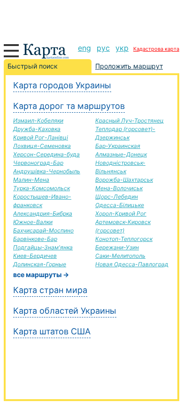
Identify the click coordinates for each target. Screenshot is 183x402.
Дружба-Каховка (37, 128)
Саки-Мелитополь (120, 255)
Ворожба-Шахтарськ (124, 179)
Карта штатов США (52, 331)
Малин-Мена (31, 179)
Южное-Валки (33, 221)
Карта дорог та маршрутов (69, 106)
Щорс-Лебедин (116, 196)
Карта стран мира (50, 290)
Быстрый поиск (33, 66)
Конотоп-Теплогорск (123, 238)
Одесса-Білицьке (119, 205)
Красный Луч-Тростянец (129, 120)
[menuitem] (84, 48)
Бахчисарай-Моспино (43, 230)
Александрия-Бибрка (42, 213)
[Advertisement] (91, 19)
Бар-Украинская (117, 145)
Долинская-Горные (39, 264)
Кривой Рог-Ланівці (40, 137)
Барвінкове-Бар (35, 238)
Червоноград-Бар (38, 162)
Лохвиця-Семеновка (42, 145)
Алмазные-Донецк (121, 154)
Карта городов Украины (62, 85)
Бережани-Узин (117, 247)
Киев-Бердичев (35, 255)
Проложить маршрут (129, 66)
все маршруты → (41, 274)
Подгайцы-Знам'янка (43, 247)
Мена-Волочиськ (119, 188)
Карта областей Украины (64, 311)
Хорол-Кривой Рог (120, 213)
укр (122, 48)
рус (103, 48)
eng (84, 48)
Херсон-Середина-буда (46, 154)
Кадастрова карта (156, 49)
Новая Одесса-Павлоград (131, 264)
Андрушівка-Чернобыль (46, 171)
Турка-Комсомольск (41, 188)
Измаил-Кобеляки (38, 120)
